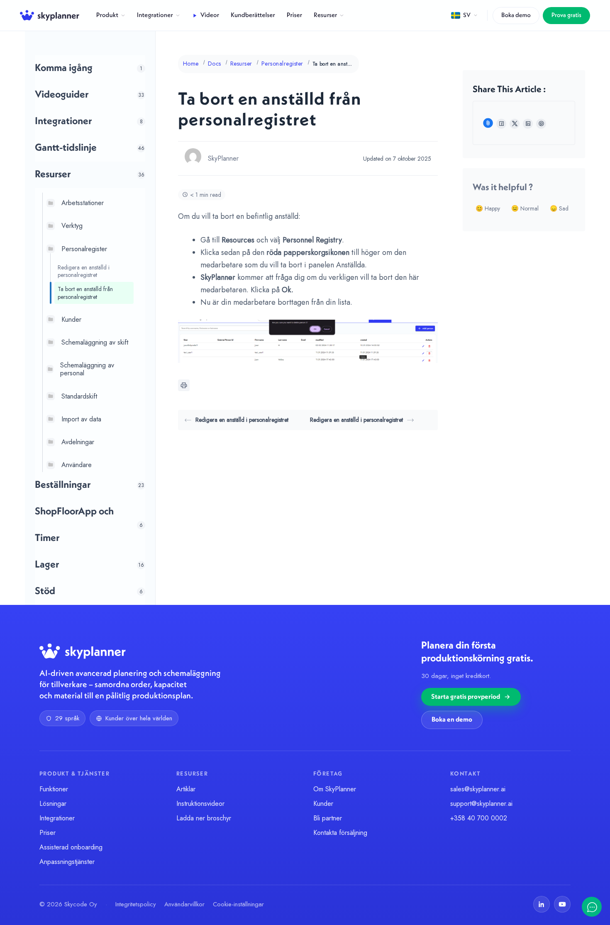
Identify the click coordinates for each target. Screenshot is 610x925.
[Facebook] (501, 124)
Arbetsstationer (82, 203)
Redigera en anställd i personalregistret (84, 271)
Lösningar (52, 803)
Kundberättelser (253, 15)
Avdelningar (77, 442)
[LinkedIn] (528, 124)
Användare (76, 465)
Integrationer (155, 15)
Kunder (71, 319)
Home (191, 63)
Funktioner (53, 789)
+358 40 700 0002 (478, 818)
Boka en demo (452, 720)
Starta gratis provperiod (465, 697)
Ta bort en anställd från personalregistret (85, 293)
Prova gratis (566, 15)
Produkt (107, 15)
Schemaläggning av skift (94, 342)
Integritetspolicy (135, 904)
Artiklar (185, 789)
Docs (214, 63)
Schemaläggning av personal (87, 369)
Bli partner (327, 818)
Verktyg (72, 225)
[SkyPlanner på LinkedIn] (541, 904)
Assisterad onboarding (70, 847)
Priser (294, 15)
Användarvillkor (184, 904)
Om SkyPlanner (334, 789)
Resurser (325, 15)
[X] (515, 124)
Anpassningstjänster (67, 861)
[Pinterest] (541, 124)
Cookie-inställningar (238, 904)
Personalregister (84, 248)
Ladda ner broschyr (203, 818)
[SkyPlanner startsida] (49, 15)
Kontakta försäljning (340, 832)
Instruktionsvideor (200, 803)
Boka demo (516, 15)
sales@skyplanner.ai (477, 789)
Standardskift (79, 396)
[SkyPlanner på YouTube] (562, 904)
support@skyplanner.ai (481, 803)
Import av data (81, 418)
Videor (209, 15)
